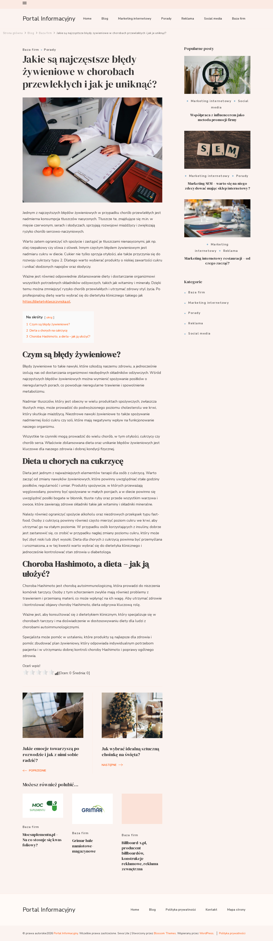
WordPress (206, 933)
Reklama (187, 19)
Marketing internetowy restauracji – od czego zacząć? (217, 261)
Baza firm (238, 19)
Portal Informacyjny (49, 19)
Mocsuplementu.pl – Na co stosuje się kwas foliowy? (42, 840)
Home (87, 19)
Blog (105, 19)
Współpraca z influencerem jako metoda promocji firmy (217, 117)
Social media (213, 19)
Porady (166, 19)
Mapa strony (236, 910)
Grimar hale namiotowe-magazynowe (84, 846)
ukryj (49, 317)
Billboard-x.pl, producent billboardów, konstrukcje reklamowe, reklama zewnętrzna (140, 856)
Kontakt (211, 910)
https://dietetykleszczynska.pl (46, 301)
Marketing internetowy (134, 19)
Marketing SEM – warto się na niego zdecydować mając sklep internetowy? (217, 186)
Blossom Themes (165, 933)
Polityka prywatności (181, 910)
